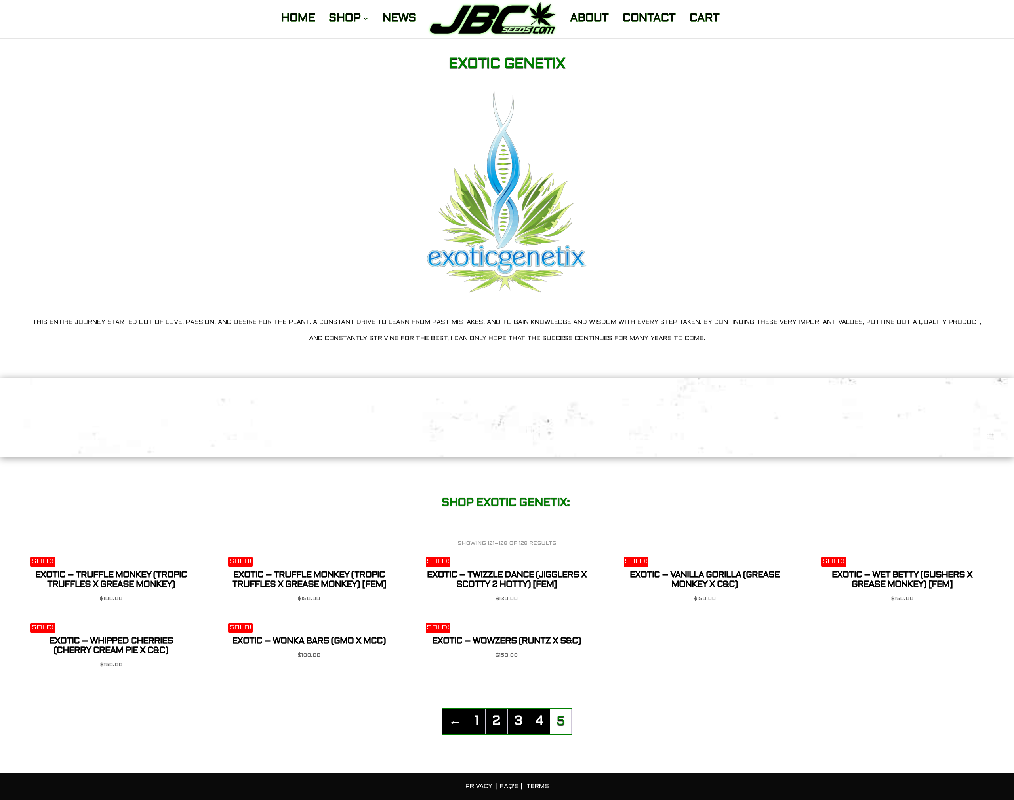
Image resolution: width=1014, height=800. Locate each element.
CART (704, 20)
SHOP (344, 20)
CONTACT (648, 20)
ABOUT (589, 20)
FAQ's (509, 786)
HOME (298, 20)
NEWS (399, 20)
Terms (537, 786)
